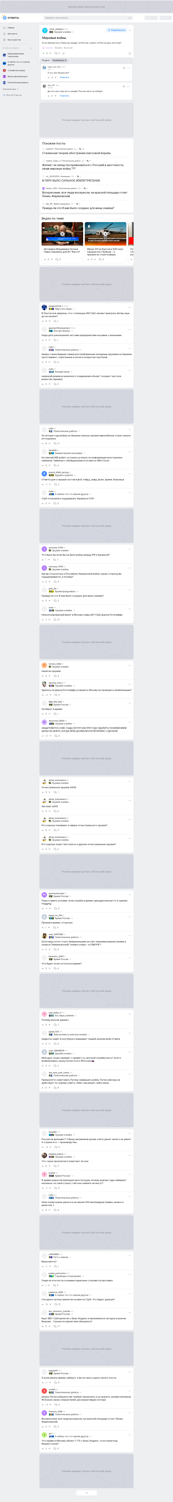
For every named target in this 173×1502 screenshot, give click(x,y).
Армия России (60, 705)
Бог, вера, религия (64, 1015)
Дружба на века (63, 1053)
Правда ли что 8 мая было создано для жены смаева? (78, 208)
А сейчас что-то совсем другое (71, 494)
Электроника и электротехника (70, 1034)
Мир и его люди (63, 309)
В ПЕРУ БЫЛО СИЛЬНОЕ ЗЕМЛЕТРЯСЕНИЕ (71, 180)
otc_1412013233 (52, 176)
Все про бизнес (61, 331)
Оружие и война (62, 32)
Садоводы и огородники (68, 1276)
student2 (49, 149)
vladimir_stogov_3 (53, 161)
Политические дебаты (64, 149)
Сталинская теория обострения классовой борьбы (76, 153)
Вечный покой (62, 372)
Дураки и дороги (64, 475)
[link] (62, 242)
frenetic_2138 (51, 188)
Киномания (65, 176)
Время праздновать (62, 204)
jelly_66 (49, 204)
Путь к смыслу (60, 1257)
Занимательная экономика (68, 453)
